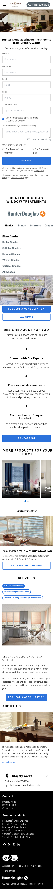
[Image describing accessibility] (10, 858)
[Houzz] (18, 844)
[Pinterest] (14, 844)
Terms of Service (17, 177)
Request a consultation (26, 697)
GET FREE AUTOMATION (26, 566)
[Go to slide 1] (25, 501)
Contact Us (26, 438)
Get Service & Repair (40, 151)
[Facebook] (4, 844)
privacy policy (39, 170)
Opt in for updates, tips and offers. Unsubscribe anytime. (21, 119)
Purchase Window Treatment (13, 151)
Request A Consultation (26, 309)
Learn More (26, 317)
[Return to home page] (17, 5)
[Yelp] (9, 844)
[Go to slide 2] (28, 501)
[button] (4, 5)
